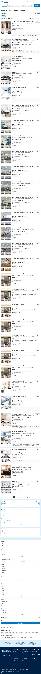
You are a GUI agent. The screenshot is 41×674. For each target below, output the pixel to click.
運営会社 (7, 669)
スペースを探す (15, 651)
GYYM (33, 656)
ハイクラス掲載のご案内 (25, 654)
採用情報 (11, 669)
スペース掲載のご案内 (25, 652)
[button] (20, 511)
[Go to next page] (30, 497)
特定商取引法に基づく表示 (24, 669)
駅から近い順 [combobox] (36, 18)
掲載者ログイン (24, 656)
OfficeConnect (34, 651)
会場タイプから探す (15, 653)
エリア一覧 (37, 501)
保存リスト (29, 1)
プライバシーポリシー (16, 669)
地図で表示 (21, 505)
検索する (37, 5)
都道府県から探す (15, 656)
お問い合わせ (3, 669)
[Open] (6, 5)
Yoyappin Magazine (34, 660)
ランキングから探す (15, 658)
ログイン (34, 1)
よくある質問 (24, 658)
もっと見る (21, 524)
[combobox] (19, 503)
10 (27, 497)
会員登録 (38, 1)
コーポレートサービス (15, 661)
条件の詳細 (38, 13)
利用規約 (14, 664)
